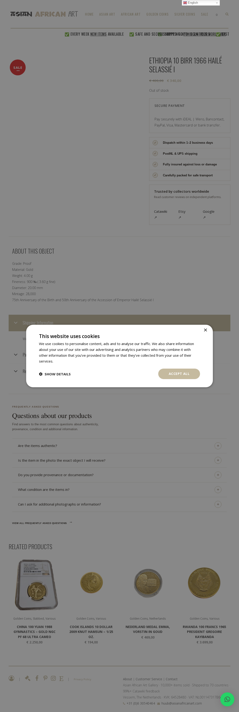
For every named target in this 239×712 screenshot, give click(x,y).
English (192, 2)
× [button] (205, 330)
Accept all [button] (179, 373)
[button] (227, 699)
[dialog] (119, 356)
